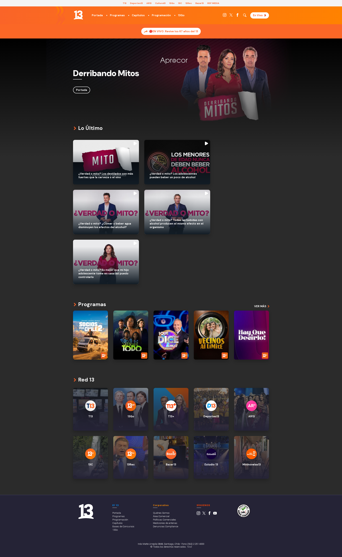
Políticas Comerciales (164, 519)
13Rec (188, 3)
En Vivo (258, 15)
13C (180, 3)
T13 (124, 3)
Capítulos (138, 15)
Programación (161, 15)
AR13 (149, 3)
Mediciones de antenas (165, 523)
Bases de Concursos (123, 526)
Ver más (260, 306)
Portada (97, 15)
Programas (117, 15)
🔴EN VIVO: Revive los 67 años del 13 (173, 31)
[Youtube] (215, 514)
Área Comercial (161, 516)
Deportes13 (136, 3)
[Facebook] (237, 16)
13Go (172, 3)
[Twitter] (231, 16)
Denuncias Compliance (165, 526)
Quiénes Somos (161, 512)
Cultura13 (160, 3)
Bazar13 (199, 3)
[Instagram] (224, 16)
